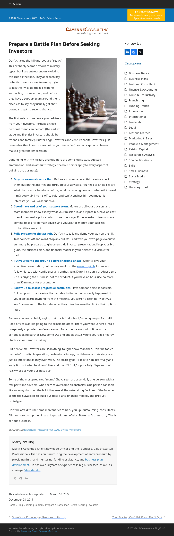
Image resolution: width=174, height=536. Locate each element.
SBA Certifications (140, 160)
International (137, 117)
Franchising (136, 100)
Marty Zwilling (23, 442)
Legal (132, 127)
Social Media (137, 176)
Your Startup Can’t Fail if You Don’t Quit (137, 517)
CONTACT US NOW (146, 15)
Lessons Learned (140, 133)
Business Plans (138, 79)
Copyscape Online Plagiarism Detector (39, 531)
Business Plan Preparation (36, 429)
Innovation (136, 111)
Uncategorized (138, 187)
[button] (15, 4)
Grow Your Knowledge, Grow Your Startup (37, 517)
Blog (20, 504)
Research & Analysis (142, 155)
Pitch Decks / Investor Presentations (65, 429)
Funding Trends (139, 106)
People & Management (144, 144)
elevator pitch (86, 266)
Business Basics (139, 73)
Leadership (136, 122)
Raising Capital (34, 504)
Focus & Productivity (142, 95)
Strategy (134, 182)
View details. (32, 470)
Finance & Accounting (143, 89)
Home (12, 504)
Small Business (138, 171)
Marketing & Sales (140, 138)
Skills (132, 165)
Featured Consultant (142, 84)
